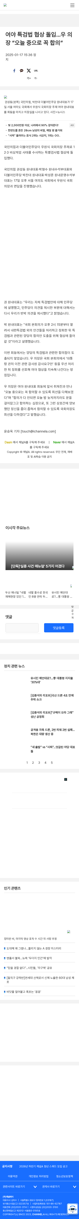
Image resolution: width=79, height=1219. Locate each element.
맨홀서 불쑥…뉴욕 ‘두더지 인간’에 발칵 (29, 958)
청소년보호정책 (64, 1176)
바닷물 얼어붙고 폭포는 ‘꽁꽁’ (24, 992)
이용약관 (12, 1176)
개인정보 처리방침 (39, 1176)
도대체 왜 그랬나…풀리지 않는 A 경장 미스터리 (34, 948)
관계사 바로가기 (51, 1186)
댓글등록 (59, 628)
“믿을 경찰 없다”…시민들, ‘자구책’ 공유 (29, 968)
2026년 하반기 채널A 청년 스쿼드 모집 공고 (43, 1166)
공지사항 (7, 1166)
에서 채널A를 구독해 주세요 (25, 442)
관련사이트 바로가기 (14, 1186)
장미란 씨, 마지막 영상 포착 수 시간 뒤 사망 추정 (30, 938)
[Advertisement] (39, 1110)
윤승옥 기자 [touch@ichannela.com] (30, 431)
